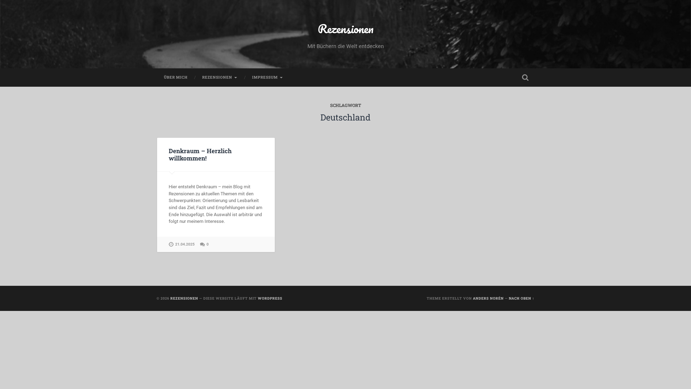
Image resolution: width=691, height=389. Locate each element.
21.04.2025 (185, 244)
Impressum (265, 77)
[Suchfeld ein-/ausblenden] (525, 77)
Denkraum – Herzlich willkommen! (200, 154)
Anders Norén (488, 298)
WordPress (270, 298)
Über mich (176, 77)
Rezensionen (346, 28)
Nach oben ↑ (521, 298)
